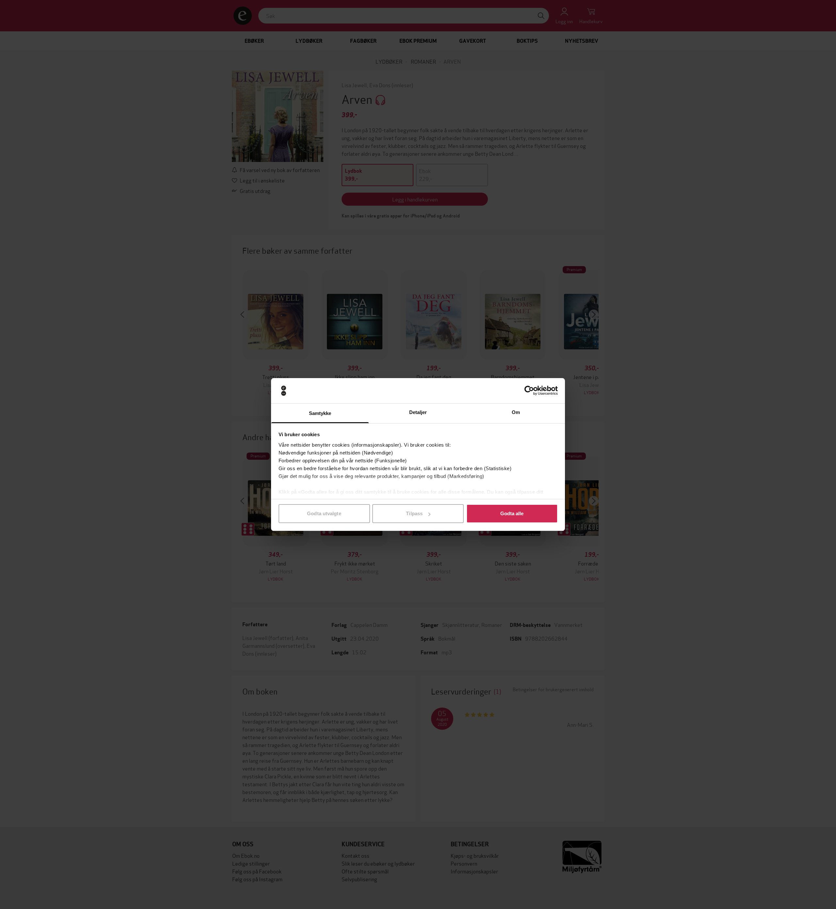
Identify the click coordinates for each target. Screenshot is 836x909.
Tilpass (414, 513)
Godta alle (512, 513)
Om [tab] (516, 412)
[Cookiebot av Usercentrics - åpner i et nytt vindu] (529, 391)
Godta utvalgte (324, 513)
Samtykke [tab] (320, 413)
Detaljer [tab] (418, 412)
